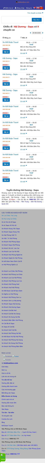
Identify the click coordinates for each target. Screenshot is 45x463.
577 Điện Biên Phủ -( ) (19, 435)
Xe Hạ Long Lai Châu (9, 219)
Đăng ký (29, 8)
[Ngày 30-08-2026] (42, 32)
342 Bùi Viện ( (12, 445)
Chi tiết (23, 53)
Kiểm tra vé (9, 8)
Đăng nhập (20, 8)
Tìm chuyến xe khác (34, 13)
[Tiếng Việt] (41, 8)
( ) (30, 432)
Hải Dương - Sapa (10, 58)
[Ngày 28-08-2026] (30, 32)
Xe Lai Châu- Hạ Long (9, 215)
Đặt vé (6, 52)
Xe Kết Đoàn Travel (10, 42)
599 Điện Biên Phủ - (14, 432)
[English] (38, 8)
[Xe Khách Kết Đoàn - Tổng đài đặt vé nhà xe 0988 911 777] (22, 2)
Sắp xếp (36, 20)
